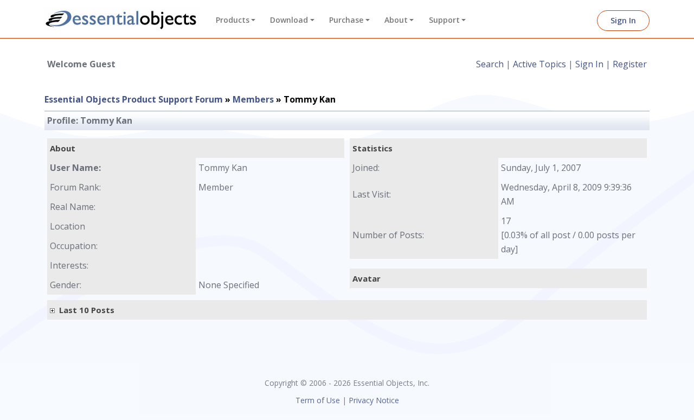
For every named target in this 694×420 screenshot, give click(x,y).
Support (444, 20)
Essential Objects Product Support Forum (133, 99)
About (396, 20)
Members (253, 99)
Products (232, 20)
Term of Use (317, 400)
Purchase (346, 20)
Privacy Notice (374, 400)
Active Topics (539, 64)
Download (289, 20)
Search (490, 64)
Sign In (623, 20)
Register (630, 64)
